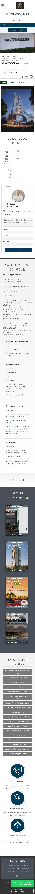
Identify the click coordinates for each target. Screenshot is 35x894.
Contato (5, 869)
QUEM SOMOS (18, 20)
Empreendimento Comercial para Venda (18, 697)
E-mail (5, 235)
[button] (3, 109)
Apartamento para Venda (17, 678)
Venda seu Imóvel (13, 868)
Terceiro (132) (25, 871)
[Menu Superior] (3, 5)
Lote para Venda (18, 687)
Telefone (6, 241)
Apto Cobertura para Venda (17, 744)
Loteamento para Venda (18, 754)
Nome (5, 229)
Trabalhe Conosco (14, 865)
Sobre (5, 867)
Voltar (25, 77)
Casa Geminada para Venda (18, 726)
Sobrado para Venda (17, 735)
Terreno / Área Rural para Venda (18, 703)
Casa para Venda (17, 682)
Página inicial (5, 56)
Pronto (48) (24, 865)
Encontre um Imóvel (14, 871)
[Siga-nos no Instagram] (17, 876)
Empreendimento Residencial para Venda (17, 672)
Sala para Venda (18, 712)
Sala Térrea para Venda (17, 740)
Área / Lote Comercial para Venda (17, 749)
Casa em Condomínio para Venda (17, 708)
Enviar (18, 250)
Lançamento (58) (26, 868)
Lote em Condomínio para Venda (18, 717)
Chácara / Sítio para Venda (18, 721)
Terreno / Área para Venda (18, 691)
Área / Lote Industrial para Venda (18, 731)
